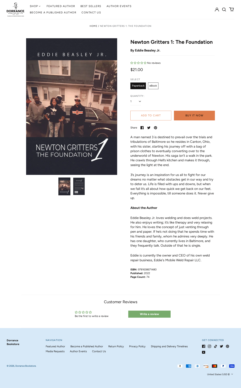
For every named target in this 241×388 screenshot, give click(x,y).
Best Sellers (90, 6)
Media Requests (55, 351)
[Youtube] (203, 352)
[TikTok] (215, 346)
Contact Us (91, 12)
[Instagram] (209, 346)
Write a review (149, 314)
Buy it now (194, 115)
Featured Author (61, 6)
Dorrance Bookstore (25, 366)
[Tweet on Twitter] (148, 127)
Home (93, 26)
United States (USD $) (218, 374)
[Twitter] (221, 346)
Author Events (119, 6)
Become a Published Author (53, 12)
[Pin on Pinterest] (155, 127)
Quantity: (137, 96)
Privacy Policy (137, 346)
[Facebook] (203, 346)
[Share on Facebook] (142, 127)
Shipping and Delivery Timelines (169, 346)
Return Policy (116, 346)
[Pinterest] (227, 346)
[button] (224, 10)
